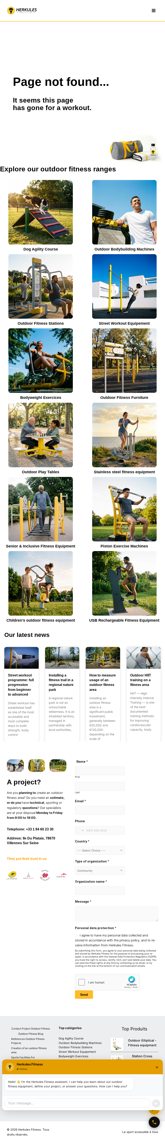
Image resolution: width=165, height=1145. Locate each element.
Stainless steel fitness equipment (124, 472)
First (77, 776)
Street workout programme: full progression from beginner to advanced (21, 684)
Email (80, 801)
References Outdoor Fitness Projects (27, 1041)
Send (84, 994)
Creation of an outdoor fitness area (29, 1050)
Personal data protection (95, 928)
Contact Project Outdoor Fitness (30, 1028)
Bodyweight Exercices (40, 397)
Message (83, 902)
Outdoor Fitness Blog (30, 1033)
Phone (80, 821)
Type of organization (92, 861)
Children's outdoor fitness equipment (40, 620)
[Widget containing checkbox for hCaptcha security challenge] (107, 982)
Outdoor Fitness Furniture (124, 397)
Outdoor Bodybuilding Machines (124, 249)
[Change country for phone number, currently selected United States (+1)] (80, 830)
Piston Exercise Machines (124, 546)
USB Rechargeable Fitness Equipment (124, 620)
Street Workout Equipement (124, 323)
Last (77, 792)
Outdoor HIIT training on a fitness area (140, 680)
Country (82, 841)
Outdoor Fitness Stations (41, 323)
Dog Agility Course (40, 249)
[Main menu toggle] (153, 10)
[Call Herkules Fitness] (154, 1122)
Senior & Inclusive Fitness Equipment (40, 546)
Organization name (91, 882)
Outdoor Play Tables (40, 472)
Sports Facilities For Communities (23, 1059)
